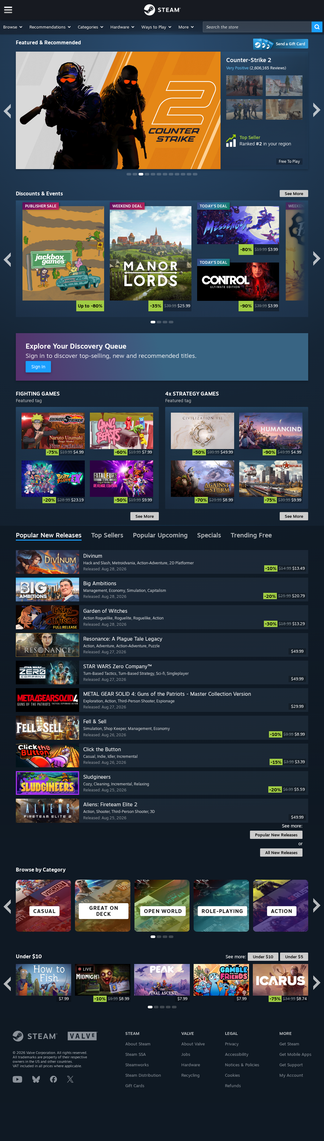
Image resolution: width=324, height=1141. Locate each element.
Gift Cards (134, 1085)
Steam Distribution (143, 1075)
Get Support (291, 1064)
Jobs (185, 1054)
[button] (13, 27)
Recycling (190, 1075)
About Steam (138, 1043)
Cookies (232, 1075)
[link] (63, 259)
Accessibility (236, 1054)
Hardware (190, 1064)
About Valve (193, 1043)
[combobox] (257, 27)
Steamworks (137, 1064)
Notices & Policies (242, 1064)
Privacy (232, 1043)
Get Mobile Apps (295, 1054)
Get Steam (289, 1043)
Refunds (233, 1085)
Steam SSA (135, 1054)
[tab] (49, 535)
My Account (291, 1075)
